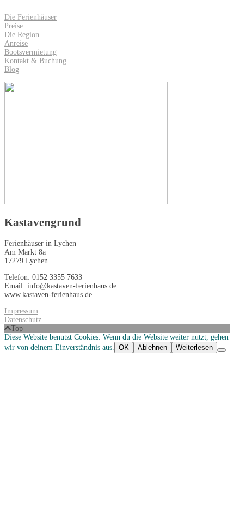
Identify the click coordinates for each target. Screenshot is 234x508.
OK (124, 347)
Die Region (21, 35)
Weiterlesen (194, 347)
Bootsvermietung (30, 52)
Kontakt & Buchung (35, 61)
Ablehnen (152, 347)
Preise (13, 26)
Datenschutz (22, 320)
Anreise (16, 43)
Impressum (21, 311)
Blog (11, 69)
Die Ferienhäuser (30, 17)
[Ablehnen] (221, 350)
